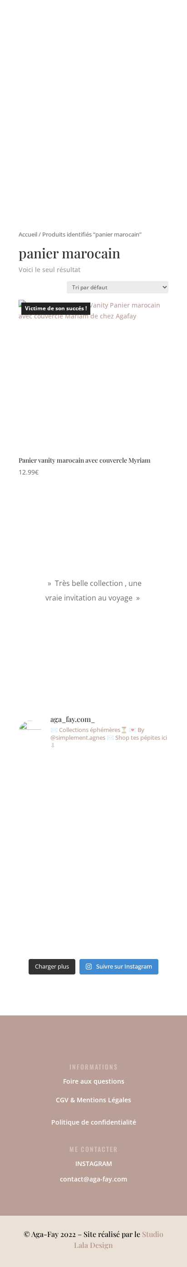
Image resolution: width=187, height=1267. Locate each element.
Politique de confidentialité (93, 1122)
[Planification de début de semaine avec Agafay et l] (151, 856)
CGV (62, 1099)
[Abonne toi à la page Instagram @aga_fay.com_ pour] (113, 819)
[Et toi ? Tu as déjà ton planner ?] (74, 781)
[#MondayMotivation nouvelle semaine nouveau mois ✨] (36, 823)
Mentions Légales (104, 1099)
